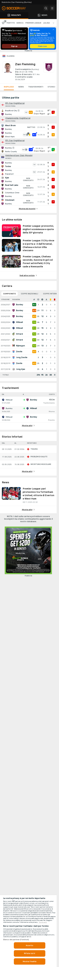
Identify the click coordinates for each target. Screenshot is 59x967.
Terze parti (43, 922)
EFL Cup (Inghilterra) (15, 103)
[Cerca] (45, 8)
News (21, 87)
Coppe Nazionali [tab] (29, 294)
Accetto (29, 945)
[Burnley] (48, 71)
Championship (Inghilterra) (17, 118)
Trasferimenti (35, 87)
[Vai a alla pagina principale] (16, 8)
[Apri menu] (52, 8)
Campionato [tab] (9, 294)
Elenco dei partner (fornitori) (16, 939)
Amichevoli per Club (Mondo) (18, 155)
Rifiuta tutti (29, 953)
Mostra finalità (30, 961)
